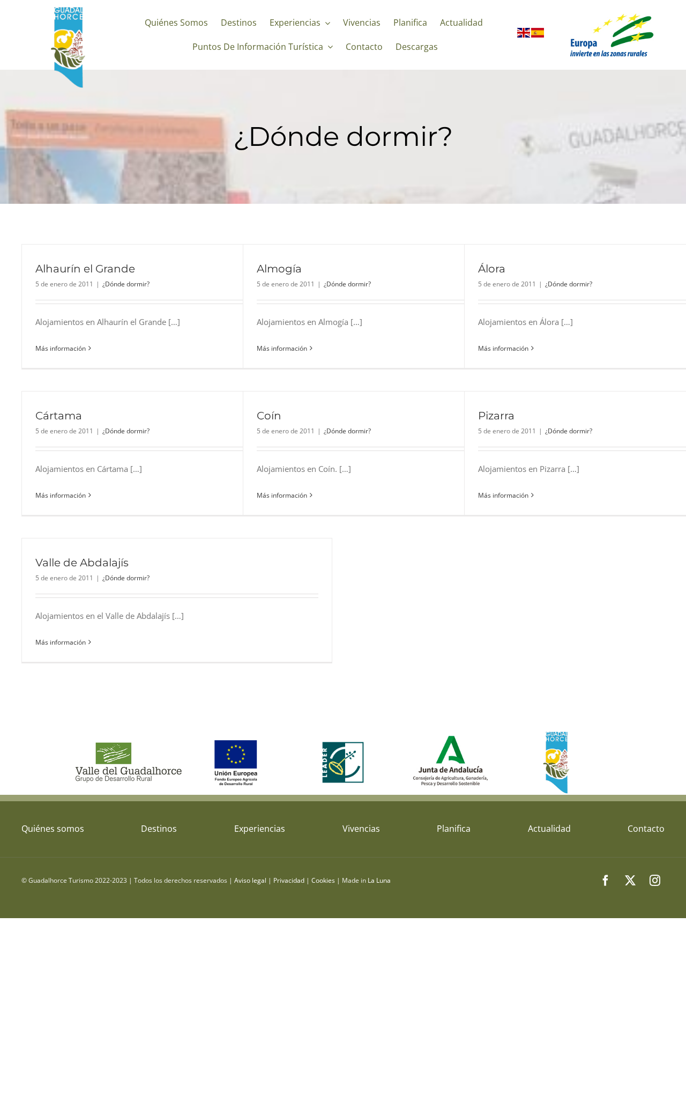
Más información (60, 348)
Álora (491, 268)
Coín (269, 415)
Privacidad (288, 880)
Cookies (323, 880)
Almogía (279, 268)
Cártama (58, 415)
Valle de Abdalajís (82, 562)
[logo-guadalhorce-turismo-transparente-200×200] (69, 9)
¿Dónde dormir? (126, 284)
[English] (524, 34)
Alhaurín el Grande (85, 268)
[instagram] (655, 880)
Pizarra (496, 415)
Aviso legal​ (250, 880)
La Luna (379, 880)
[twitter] (630, 880)
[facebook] (605, 880)
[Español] (538, 34)
